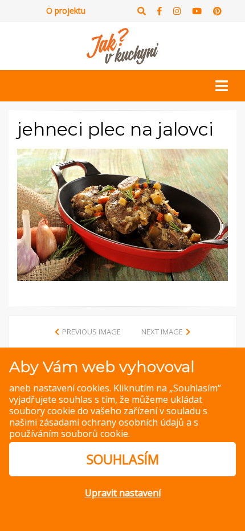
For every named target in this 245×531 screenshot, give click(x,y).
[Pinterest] (217, 11)
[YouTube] (197, 11)
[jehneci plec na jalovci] (122, 213)
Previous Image (91, 331)
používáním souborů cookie (68, 433)
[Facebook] (159, 11)
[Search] (141, 11)
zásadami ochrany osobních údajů (111, 422)
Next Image (162, 331)
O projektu (65, 10)
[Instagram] (177, 11)
